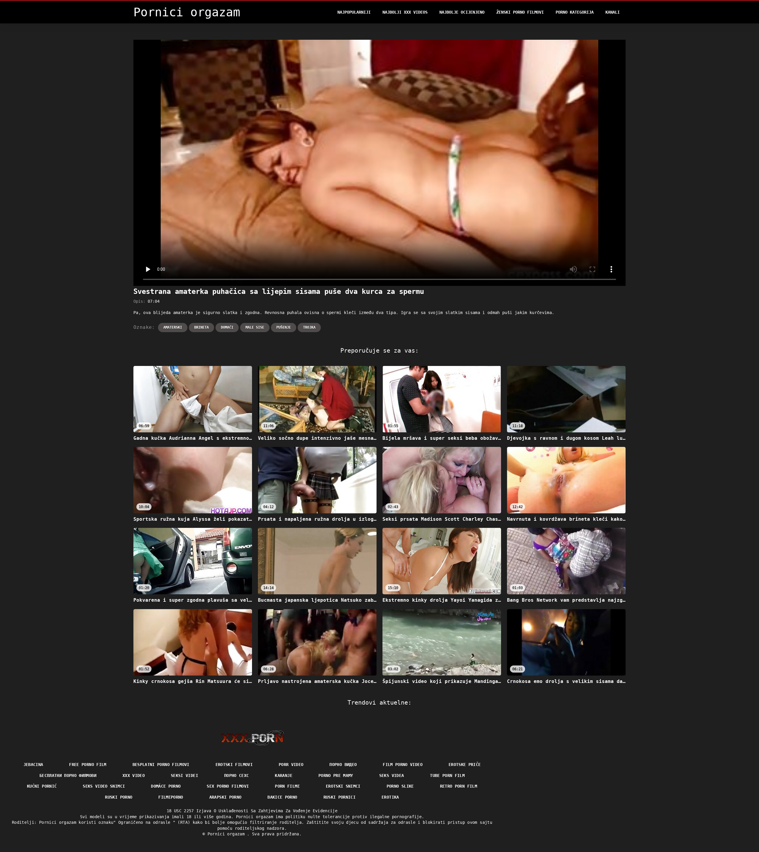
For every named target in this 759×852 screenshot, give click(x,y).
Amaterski (172, 327)
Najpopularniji (354, 12)
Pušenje (283, 327)
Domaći (227, 327)
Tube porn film (447, 775)
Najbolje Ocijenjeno (461, 12)
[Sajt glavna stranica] (252, 738)
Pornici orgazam (227, 834)
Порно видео (343, 764)
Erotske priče (465, 764)
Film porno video (402, 764)
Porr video (291, 764)
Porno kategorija (575, 12)
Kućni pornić (42, 786)
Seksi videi (184, 775)
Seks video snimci (104, 786)
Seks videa (391, 775)
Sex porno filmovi (228, 786)
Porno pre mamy (335, 775)
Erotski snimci (343, 786)
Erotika (390, 797)
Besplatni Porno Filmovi (161, 764)
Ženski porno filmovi (520, 12)
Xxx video (133, 775)
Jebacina (33, 764)
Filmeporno (170, 797)
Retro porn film (458, 786)
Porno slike (400, 786)
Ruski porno (118, 797)
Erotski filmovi (234, 764)
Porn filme (287, 786)
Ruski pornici (339, 797)
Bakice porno (282, 797)
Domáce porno (166, 786)
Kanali (612, 12)
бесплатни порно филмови (67, 775)
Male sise (254, 327)
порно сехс (236, 775)
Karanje (283, 775)
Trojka (309, 327)
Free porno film (87, 764)
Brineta (201, 327)
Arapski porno (225, 797)
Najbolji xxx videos (405, 12)
